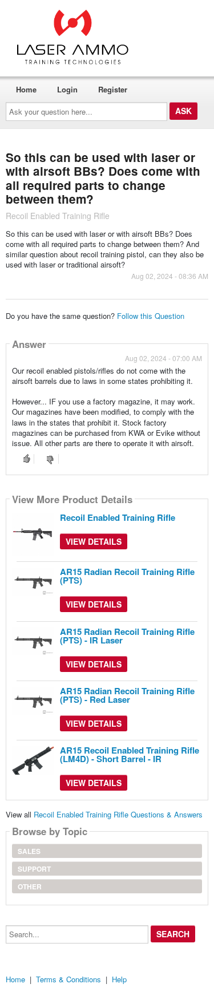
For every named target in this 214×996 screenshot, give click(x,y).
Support (34, 869)
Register (112, 89)
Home (26, 89)
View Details (94, 541)
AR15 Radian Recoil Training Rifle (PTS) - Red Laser (127, 695)
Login (67, 89)
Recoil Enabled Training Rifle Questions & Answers (118, 814)
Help (119, 979)
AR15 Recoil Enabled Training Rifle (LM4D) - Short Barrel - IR (129, 754)
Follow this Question (150, 315)
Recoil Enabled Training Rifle (117, 517)
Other (30, 886)
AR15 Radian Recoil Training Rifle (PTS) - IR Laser (127, 635)
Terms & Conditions (68, 979)
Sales (29, 851)
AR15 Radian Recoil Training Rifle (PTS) (127, 575)
